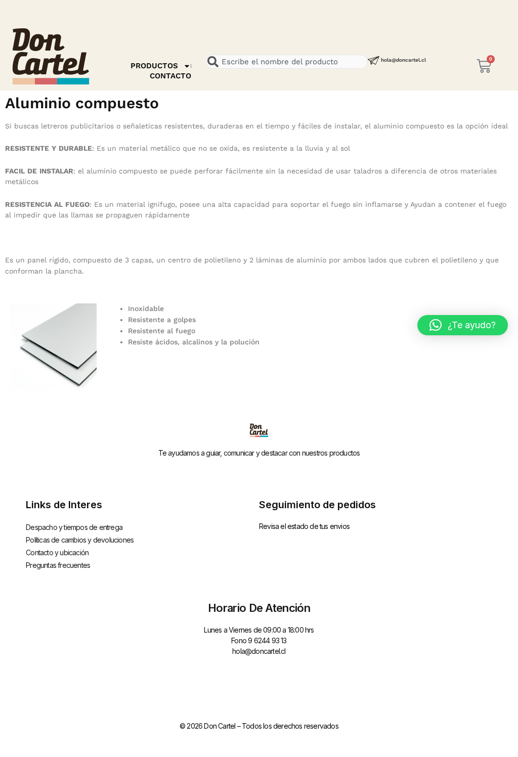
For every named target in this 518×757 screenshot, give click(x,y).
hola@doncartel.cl (403, 60)
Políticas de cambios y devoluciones (80, 540)
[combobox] (287, 62)
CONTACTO (170, 75)
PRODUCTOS (154, 65)
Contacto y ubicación (57, 552)
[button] (462, 325)
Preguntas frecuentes (58, 565)
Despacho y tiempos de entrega (74, 527)
